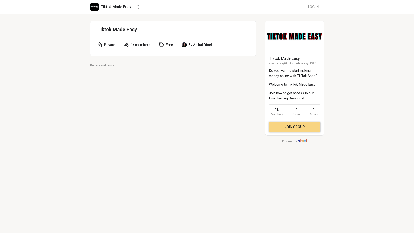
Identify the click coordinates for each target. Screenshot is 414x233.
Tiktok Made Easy (284, 58)
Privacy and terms (102, 65)
